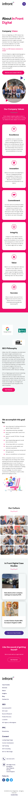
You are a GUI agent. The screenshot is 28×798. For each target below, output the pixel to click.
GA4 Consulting (6, 748)
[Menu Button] (24, 4)
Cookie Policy (14, 794)
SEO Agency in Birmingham (9, 722)
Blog (3, 696)
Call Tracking (5, 746)
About (4, 690)
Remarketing (5, 731)
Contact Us (5, 699)
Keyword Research (7, 714)
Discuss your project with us (13, 72)
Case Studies (6, 685)
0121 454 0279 (10, 759)
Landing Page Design (7, 740)
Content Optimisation (8, 743)
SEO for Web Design (7, 751)
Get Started (8, 390)
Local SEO (4, 719)
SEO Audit (5, 711)
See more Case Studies (14, 633)
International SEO (6, 708)
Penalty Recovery (6, 716)
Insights (4, 693)
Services (4, 687)
